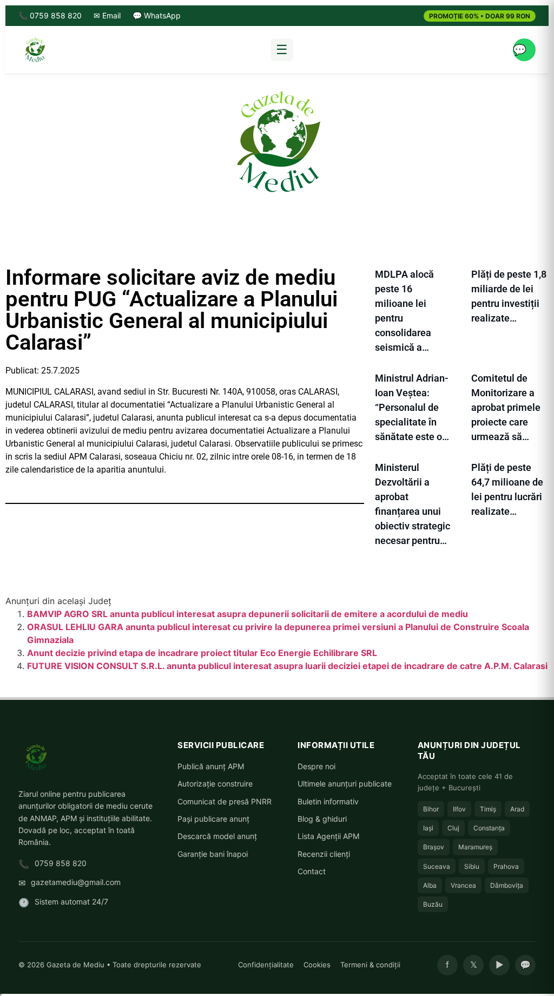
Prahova (506, 866)
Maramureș (475, 847)
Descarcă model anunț (217, 836)
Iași (428, 828)
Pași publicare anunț (213, 818)
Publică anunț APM (210, 766)
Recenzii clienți (324, 854)
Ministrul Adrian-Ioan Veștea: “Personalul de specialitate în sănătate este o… (412, 407)
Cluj (453, 828)
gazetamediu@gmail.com (76, 882)
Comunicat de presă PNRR (224, 801)
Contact (312, 871)
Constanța (489, 828)
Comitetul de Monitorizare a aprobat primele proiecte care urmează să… (505, 407)
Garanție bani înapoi (212, 854)
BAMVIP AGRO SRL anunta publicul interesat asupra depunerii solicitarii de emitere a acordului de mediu (247, 613)
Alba (430, 885)
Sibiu (471, 866)
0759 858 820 (61, 863)
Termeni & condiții (370, 964)
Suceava (436, 866)
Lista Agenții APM (328, 836)
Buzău (433, 904)
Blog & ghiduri (322, 818)
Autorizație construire (215, 783)
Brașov (433, 847)
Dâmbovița (506, 885)
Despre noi (316, 766)
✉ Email (107, 15)
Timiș (488, 809)
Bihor (431, 809)
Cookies (317, 964)
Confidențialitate (266, 964)
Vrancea (463, 885)
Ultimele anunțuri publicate (345, 783)
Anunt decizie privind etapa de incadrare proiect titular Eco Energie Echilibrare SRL (202, 652)
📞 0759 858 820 (50, 15)
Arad (517, 809)
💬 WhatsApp (157, 15)
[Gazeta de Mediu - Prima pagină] (34, 50)
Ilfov (459, 809)
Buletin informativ (328, 801)
